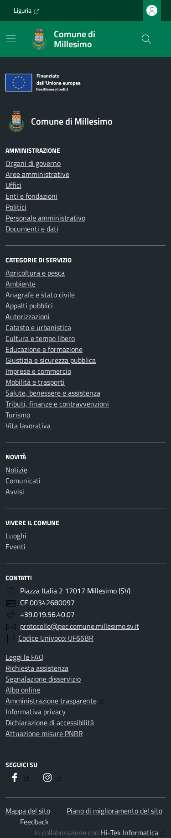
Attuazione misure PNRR (44, 733)
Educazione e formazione (44, 349)
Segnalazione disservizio (43, 678)
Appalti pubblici (29, 305)
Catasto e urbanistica (38, 327)
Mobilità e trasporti (35, 381)
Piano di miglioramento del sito (114, 810)
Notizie (16, 469)
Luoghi (15, 535)
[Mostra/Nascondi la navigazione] (10, 38)
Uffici (13, 185)
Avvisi (14, 491)
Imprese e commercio (38, 371)
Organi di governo (33, 163)
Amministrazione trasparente (51, 700)
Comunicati (23, 480)
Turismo (17, 414)
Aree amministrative (37, 174)
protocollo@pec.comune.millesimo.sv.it (79, 626)
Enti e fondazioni (31, 196)
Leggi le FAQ (24, 657)
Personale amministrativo (45, 217)
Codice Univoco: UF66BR (55, 637)
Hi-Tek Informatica (129, 832)
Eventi (15, 546)
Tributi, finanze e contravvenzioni (57, 403)
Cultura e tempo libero (40, 338)
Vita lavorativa (28, 425)
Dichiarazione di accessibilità (49, 722)
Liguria (22, 10)
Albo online (22, 689)
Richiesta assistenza (36, 667)
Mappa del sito (27, 810)
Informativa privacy (35, 711)
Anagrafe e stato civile (40, 294)
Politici (15, 206)
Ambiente (20, 283)
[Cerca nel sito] (146, 39)
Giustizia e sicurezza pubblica (50, 360)
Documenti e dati (31, 228)
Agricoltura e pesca (35, 272)
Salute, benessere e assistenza (52, 392)
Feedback (34, 821)
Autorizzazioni (27, 316)
